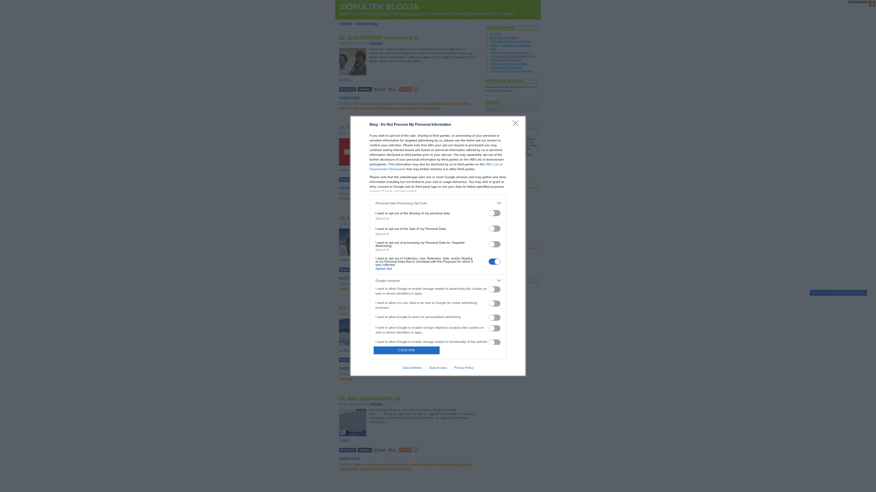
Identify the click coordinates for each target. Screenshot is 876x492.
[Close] (517, 124)
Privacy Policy (464, 367)
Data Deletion (412, 367)
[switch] (495, 213)
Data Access (438, 367)
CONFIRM (406, 350)
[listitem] (438, 203)
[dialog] (438, 246)
